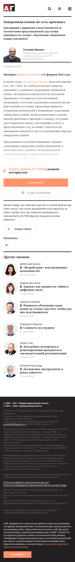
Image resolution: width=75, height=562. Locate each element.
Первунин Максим (31, 324)
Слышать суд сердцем (38, 327)
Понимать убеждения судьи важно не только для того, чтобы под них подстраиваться (46, 309)
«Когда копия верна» (35, 81)
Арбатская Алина (30, 264)
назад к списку (22, 229)
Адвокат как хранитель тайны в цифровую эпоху (44, 288)
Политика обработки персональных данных (26, 482)
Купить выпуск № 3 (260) (26, 169)
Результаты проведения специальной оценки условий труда (34, 485)
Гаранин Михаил (30, 301)
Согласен (17, 555)
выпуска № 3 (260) (28, 74)
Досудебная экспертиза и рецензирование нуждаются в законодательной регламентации (43, 350)
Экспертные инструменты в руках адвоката (41, 370)
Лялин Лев (26, 343)
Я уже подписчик (39, 192)
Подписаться (36, 182)
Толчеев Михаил (33, 49)
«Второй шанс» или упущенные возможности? (43, 269)
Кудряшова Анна (30, 283)
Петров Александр (31, 365)
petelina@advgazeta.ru (14, 424)
